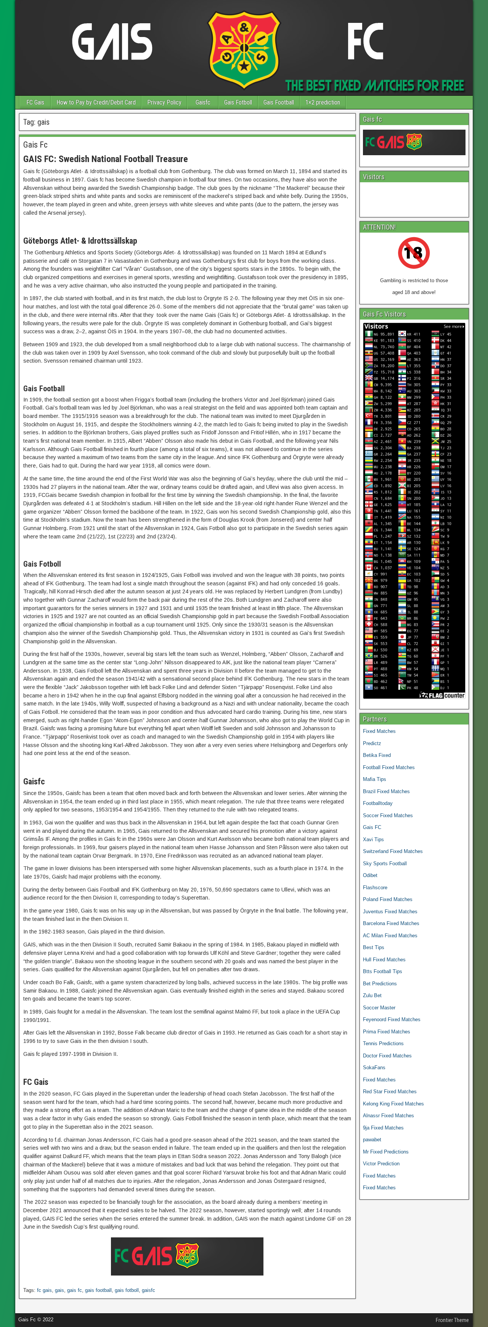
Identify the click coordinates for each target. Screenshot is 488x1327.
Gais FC (372, 827)
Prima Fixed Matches (386, 1032)
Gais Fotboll (238, 102)
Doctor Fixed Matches (387, 1056)
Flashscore (375, 887)
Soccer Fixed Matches (388, 815)
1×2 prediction (322, 102)
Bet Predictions (380, 983)
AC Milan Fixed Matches (390, 935)
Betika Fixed (377, 755)
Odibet (370, 875)
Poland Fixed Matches (388, 899)
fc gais (44, 1290)
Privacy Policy (164, 102)
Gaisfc (203, 102)
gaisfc (148, 1290)
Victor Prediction (381, 1163)
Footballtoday (378, 803)
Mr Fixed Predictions (386, 1152)
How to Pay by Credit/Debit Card (96, 102)
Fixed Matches (379, 731)
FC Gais (35, 102)
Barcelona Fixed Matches (391, 923)
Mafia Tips (374, 779)
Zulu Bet (372, 995)
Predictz (372, 743)
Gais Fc (35, 144)
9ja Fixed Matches (383, 1128)
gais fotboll (127, 1290)
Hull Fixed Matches (384, 959)
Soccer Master (379, 1008)
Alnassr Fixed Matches (388, 1115)
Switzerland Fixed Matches (393, 851)
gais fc (74, 1290)
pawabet (372, 1139)
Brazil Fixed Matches (386, 791)
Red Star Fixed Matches (390, 1091)
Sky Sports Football (385, 863)
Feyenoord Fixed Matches (392, 1019)
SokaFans (374, 1067)
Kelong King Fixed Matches (393, 1104)
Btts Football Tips (382, 971)
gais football (98, 1290)
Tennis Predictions (383, 1043)
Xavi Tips (373, 839)
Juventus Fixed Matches (390, 911)
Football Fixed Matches (389, 767)
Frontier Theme (452, 1320)
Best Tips (373, 947)
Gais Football (278, 102)
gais (59, 1290)
